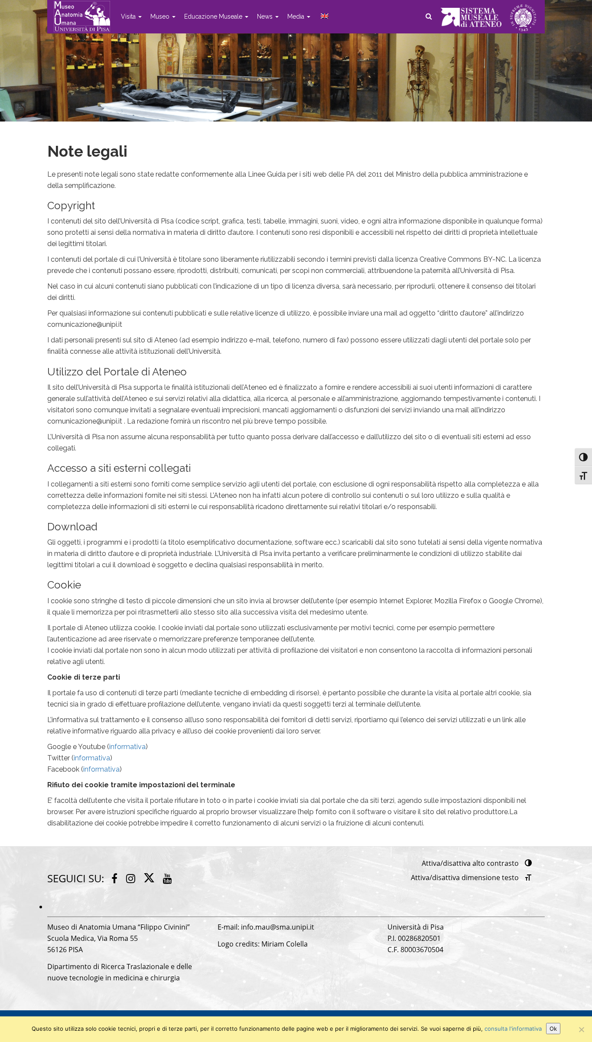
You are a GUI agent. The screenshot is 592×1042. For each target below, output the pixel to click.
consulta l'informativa (513, 1028)
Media (296, 16)
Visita (129, 16)
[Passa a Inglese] (324, 16)
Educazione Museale (214, 16)
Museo (160, 16)
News (265, 16)
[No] (581, 1029)
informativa (127, 747)
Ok (553, 1028)
